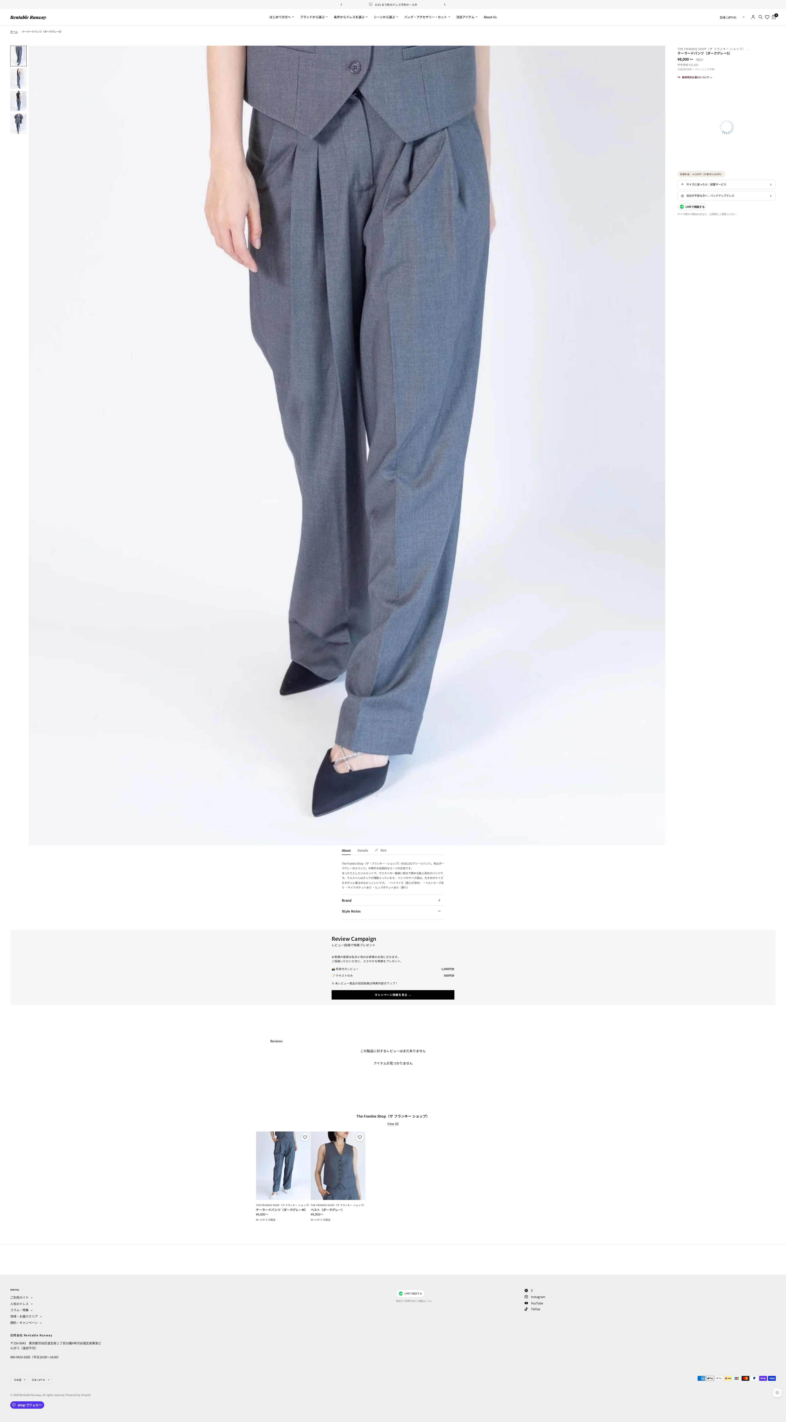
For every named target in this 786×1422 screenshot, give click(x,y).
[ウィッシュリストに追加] (304, 1137)
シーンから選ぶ (384, 17)
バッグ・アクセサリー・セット (425, 17)
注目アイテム (465, 17)
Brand (347, 900)
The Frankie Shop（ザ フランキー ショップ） (712, 49)
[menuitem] (281, 17)
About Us (490, 17)
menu (14, 1289)
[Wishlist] (767, 17)
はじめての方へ (280, 17)
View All (393, 1123)
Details (363, 850)
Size (383, 850)
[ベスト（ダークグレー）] (338, 1165)
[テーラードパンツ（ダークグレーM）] (283, 1165)
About (346, 850)
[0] (773, 17)
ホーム (14, 31)
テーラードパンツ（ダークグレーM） (281, 1210)
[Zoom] (657, 54)
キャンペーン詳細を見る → (393, 995)
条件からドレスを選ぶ (349, 17)
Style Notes (351, 911)
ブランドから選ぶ (312, 17)
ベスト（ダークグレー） (327, 1210)
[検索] (761, 17)
